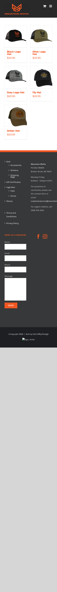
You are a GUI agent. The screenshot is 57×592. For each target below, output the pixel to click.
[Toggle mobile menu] (50, 6)
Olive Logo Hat (39, 53)
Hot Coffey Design (41, 334)
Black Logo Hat (14, 53)
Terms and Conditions (11, 215)
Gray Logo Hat (15, 92)
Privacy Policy (12, 223)
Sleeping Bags (14, 176)
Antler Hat (13, 130)
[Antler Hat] (16, 116)
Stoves (9, 201)
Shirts (13, 196)
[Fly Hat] (41, 77)
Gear (8, 162)
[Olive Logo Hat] (41, 36)
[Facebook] (38, 236)
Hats (12, 191)
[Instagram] (45, 236)
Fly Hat (37, 92)
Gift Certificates (13, 182)
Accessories (15, 165)
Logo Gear (10, 187)
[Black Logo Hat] (16, 36)
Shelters (14, 170)
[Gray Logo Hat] (16, 77)
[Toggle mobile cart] (44, 6)
